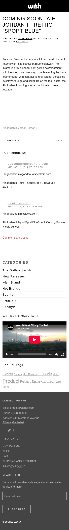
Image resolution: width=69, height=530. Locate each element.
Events (8, 373)
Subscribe (16, 509)
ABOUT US (9, 451)
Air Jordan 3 (10, 128)
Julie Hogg (25, 38)
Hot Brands (30, 374)
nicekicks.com (19, 203)
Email (6, 408)
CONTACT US (11, 446)
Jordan (22, 128)
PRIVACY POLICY (14, 466)
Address (7, 418)
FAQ (5, 456)
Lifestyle (44, 373)
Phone (6, 413)
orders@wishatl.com (22, 408)
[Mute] (56, 354)
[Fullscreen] (62, 354)
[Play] (7, 354)
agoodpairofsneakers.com (28, 163)
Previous (12, 140)
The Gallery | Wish (48, 382)
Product (22, 41)
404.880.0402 (19, 413)
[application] (34, 339)
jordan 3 (33, 128)
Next (59, 140)
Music (56, 374)
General (18, 374)
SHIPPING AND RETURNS (19, 461)
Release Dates (30, 381)
